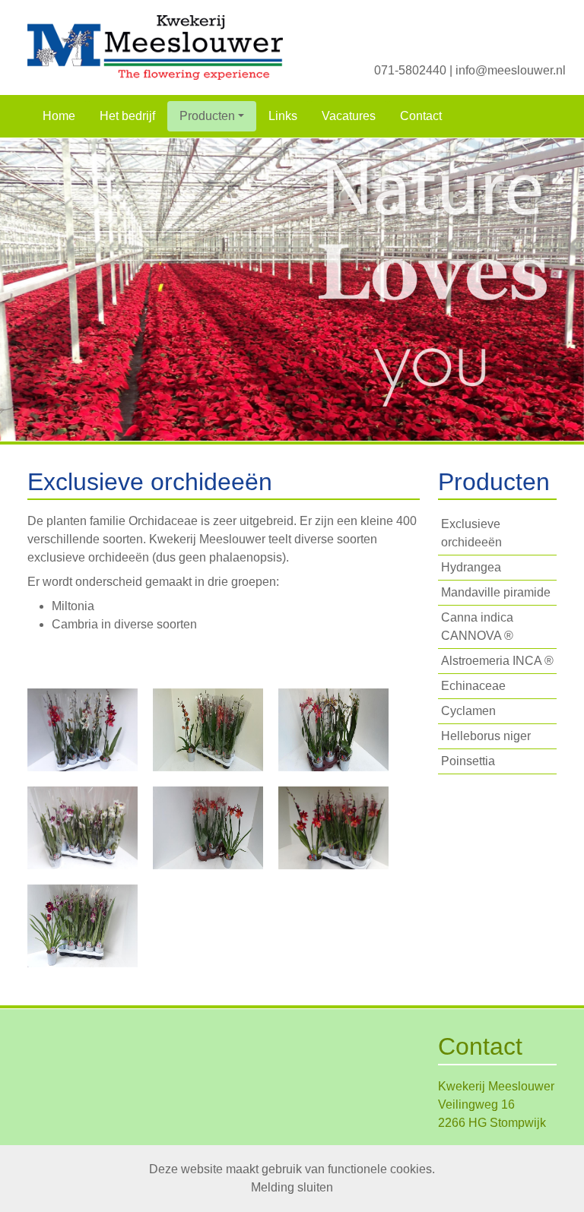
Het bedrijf (127, 115)
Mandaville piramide (496, 592)
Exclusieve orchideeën (471, 533)
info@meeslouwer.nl (510, 70)
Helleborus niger (486, 735)
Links (282, 115)
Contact (421, 115)
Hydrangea (471, 567)
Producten (207, 115)
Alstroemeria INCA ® (497, 660)
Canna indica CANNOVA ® (477, 626)
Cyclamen (468, 710)
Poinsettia (468, 761)
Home (59, 115)
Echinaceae (473, 685)
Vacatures (349, 115)
